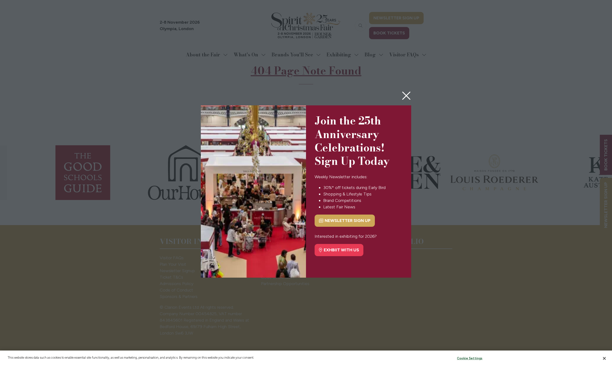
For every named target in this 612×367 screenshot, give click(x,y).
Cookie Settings (469, 358)
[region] (306, 359)
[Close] (604, 358)
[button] (406, 96)
